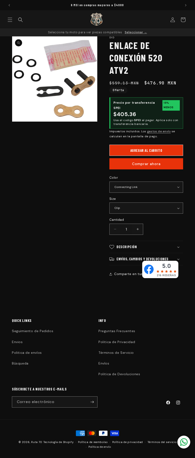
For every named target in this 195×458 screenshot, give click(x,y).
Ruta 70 (36, 442)
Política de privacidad (127, 442)
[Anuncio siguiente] (185, 5)
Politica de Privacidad (116, 342)
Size (112, 199)
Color (113, 178)
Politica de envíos (27, 352)
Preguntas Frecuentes (116, 331)
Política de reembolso (93, 442)
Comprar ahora (146, 164)
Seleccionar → (136, 32)
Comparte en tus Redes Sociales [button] (142, 274)
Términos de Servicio (116, 352)
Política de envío (99, 446)
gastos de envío (159, 131)
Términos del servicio (162, 442)
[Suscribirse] (92, 402)
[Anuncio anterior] (9, 5)
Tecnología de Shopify (58, 442)
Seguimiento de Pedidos (32, 331)
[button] (10, 20)
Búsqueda (20, 363)
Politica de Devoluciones (119, 374)
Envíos (103, 363)
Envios (17, 342)
